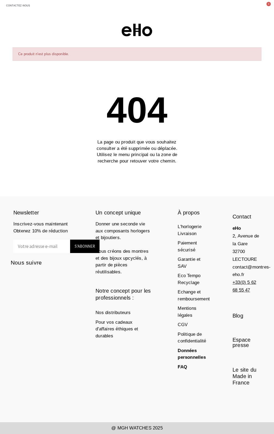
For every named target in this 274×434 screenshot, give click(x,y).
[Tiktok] (15, 286)
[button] (241, 6)
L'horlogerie (189, 226)
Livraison (187, 233)
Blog (238, 316)
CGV (183, 324)
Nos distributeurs (113, 312)
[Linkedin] (47, 275)
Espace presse (241, 342)
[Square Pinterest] (36, 275)
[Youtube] (58, 275)
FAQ (182, 366)
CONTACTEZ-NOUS (17, 5)
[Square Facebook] (15, 275)
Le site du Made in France (244, 376)
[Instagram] (26, 275)
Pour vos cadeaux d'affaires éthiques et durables (117, 329)
